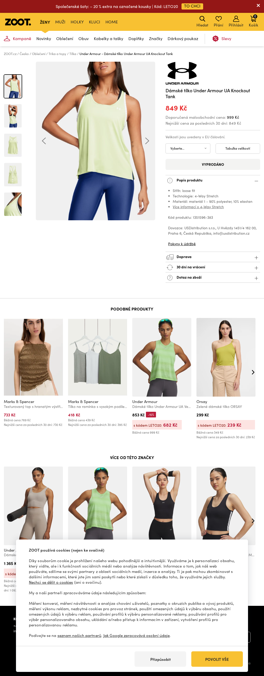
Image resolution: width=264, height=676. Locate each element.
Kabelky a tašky (108, 38)
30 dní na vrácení (190, 266)
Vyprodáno (213, 164)
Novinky (43, 38)
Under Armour (145, 401)
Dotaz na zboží (189, 277)
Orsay (201, 401)
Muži (60, 21)
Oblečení (64, 38)
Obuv (83, 38)
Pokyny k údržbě (182, 243)
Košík (253, 21)
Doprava (184, 256)
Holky (77, 21)
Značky (155, 38)
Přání (218, 25)
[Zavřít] (258, 6)
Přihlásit (236, 25)
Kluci (94, 21)
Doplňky (136, 38)
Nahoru (251, 645)
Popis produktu (189, 179)
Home (111, 21)
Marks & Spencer (19, 401)
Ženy (45, 22)
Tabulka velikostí (237, 148)
